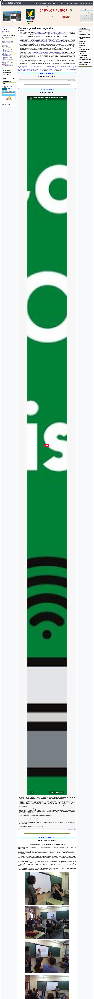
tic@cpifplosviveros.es (41, 826)
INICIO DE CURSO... (6, 55)
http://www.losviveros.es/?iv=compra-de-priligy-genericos (48, 52)
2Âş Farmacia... (6, 45)
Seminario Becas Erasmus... (8, 47)
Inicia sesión (5, 31)
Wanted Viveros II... (6, 40)
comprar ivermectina (29, 69)
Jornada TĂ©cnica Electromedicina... (6, 44)
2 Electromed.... (6, 46)
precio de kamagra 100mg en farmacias (33, 70)
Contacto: (50, 14)
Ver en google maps (66, 16)
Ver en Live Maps (65, 17)
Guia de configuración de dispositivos (30, 819)
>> (92, 22)
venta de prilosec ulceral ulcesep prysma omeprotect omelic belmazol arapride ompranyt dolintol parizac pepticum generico (47, 68)
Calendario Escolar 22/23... (8, 65)
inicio (37, 69)
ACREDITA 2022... (6, 56)
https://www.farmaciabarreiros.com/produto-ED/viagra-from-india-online (48, 33)
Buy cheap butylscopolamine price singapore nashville (47, 42)
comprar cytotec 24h (34, 66)
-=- (86, 22)
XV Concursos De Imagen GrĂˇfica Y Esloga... (7, 38)
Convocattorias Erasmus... (7, 54)
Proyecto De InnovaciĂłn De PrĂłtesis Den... (8, 43)
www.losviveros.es (23, 66)
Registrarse (5, 33)
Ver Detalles (43, 69)
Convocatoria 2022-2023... (8, 64)
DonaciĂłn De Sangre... (7, 39)
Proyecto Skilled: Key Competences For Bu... (7, 61)
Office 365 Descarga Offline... (8, 41)
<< (80, 22)
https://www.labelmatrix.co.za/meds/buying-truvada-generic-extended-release (42, 41)
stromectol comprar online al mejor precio (58, 69)
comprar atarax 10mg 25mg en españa (50, 66)
